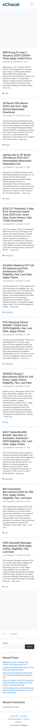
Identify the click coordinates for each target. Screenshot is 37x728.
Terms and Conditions (15, 719)
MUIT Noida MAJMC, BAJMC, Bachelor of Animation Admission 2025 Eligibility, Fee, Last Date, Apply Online (17, 438)
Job (6, 93)
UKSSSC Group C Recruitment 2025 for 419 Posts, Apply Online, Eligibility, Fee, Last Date (18, 378)
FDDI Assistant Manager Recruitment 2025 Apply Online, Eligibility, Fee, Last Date (17, 547)
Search (5, 643)
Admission (9, 312)
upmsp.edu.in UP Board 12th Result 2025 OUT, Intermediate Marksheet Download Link (17, 159)
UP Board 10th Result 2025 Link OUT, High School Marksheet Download (15, 108)
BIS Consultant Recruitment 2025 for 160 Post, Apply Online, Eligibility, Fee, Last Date (18, 493)
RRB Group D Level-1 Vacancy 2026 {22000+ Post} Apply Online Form (17, 55)
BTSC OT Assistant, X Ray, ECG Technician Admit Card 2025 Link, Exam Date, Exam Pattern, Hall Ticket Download (18, 214)
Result (7, 145)
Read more (7, 88)
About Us (26, 719)
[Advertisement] (18, 29)
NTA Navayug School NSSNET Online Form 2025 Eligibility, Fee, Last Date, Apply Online (17, 327)
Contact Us (18, 722)
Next (14, 634)
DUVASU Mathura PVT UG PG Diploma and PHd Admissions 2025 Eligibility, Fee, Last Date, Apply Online (18, 271)
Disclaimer (23, 716)
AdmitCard (9, 255)
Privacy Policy (14, 716)
